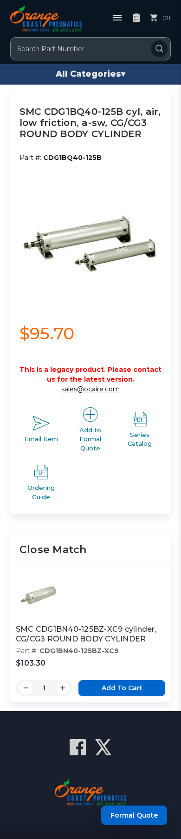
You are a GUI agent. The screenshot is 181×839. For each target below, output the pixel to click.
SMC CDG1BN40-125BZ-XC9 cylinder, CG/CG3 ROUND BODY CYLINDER (86, 634)
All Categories (90, 74)
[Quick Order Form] (136, 17)
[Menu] (117, 17)
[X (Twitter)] (103, 747)
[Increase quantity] (62, 687)
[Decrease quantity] (25, 687)
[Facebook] (78, 747)
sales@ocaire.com (90, 389)
